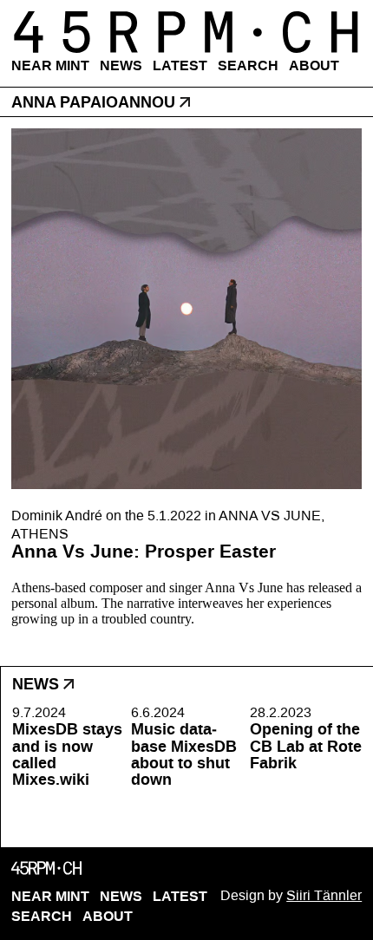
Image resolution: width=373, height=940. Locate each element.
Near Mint (50, 65)
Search (248, 65)
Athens (40, 534)
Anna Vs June (270, 515)
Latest (180, 65)
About (314, 65)
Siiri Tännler (324, 895)
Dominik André (56, 515)
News (121, 65)
